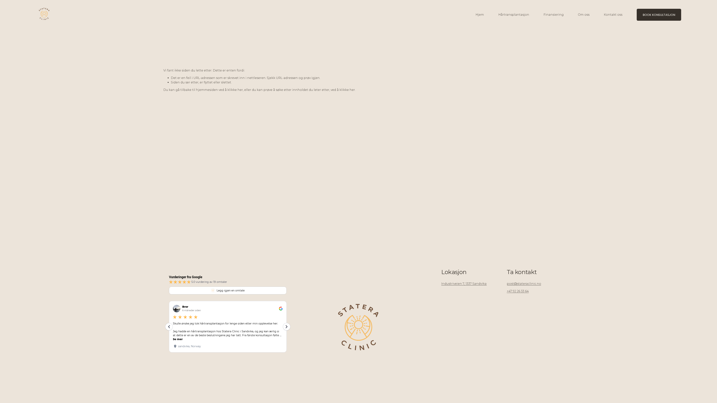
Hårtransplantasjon (513, 14)
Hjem (480, 14)
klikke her (235, 90)
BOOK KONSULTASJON (659, 15)
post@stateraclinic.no (524, 283)
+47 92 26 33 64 (518, 291)
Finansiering (554, 14)
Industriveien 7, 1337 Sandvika (464, 283)
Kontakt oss (613, 14)
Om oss (583, 14)
